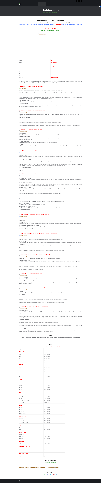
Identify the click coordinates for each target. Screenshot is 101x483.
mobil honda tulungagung (50, 467)
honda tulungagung (25, 465)
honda (57, 467)
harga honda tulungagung (30, 467)
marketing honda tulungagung (70, 465)
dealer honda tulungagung (35, 465)
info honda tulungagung (40, 467)
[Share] (100, 6)
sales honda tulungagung (59, 465)
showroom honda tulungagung (47, 465)
